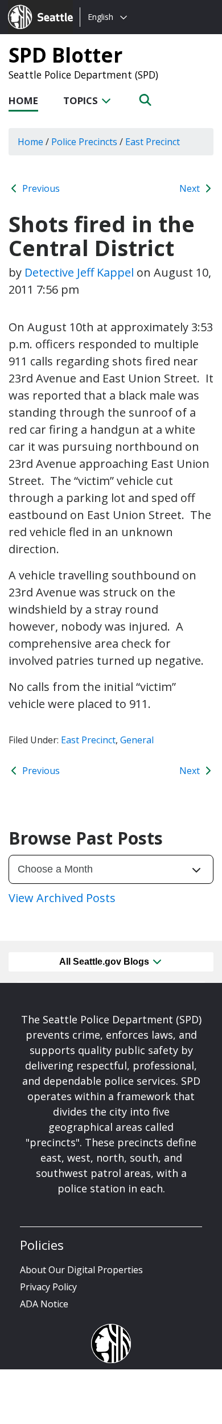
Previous (40, 188)
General (137, 740)
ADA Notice (44, 1304)
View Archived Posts (62, 898)
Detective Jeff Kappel (79, 272)
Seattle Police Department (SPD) (83, 74)
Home (23, 100)
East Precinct (88, 740)
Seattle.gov (32, 6)
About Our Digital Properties (81, 1270)
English (100, 16)
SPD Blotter (65, 54)
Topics (81, 100)
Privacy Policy (48, 1287)
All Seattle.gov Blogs (105, 961)
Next (190, 188)
